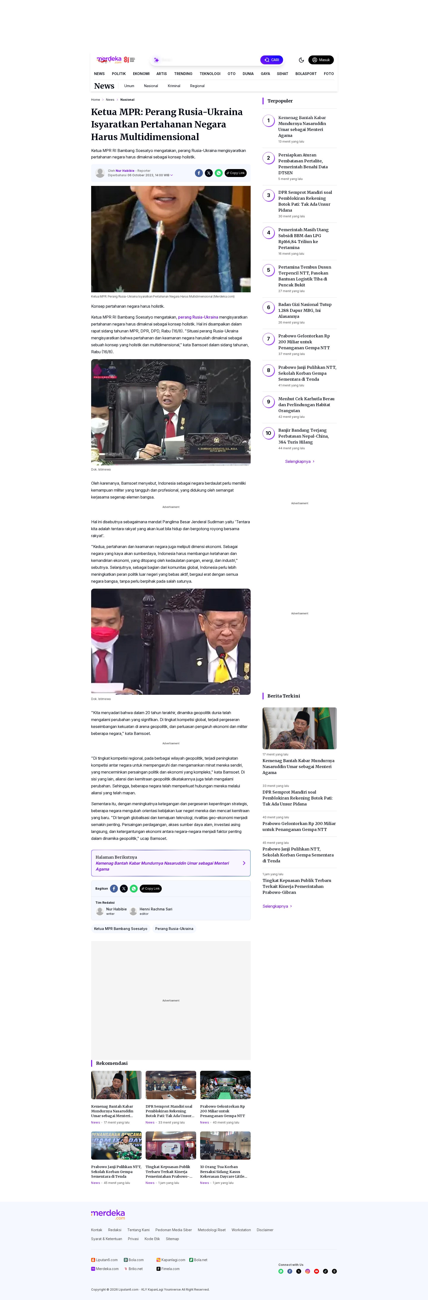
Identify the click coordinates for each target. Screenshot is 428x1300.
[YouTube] (316, 1271)
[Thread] (334, 1271)
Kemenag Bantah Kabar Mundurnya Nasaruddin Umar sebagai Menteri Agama (112, 1111)
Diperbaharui (138, 175)
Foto (329, 74)
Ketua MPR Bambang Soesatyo (120, 928)
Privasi (133, 1239)
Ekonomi (141, 74)
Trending (183, 74)
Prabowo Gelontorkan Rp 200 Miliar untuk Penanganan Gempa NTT (222, 1111)
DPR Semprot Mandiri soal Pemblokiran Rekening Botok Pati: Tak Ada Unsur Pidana (169, 1111)
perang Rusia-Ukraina (198, 317)
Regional (197, 86)
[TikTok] (325, 1271)
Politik (119, 74)
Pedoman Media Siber (174, 1230)
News (99, 74)
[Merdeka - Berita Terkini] (116, 60)
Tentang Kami (138, 1230)
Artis (162, 74)
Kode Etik (152, 1239)
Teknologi (210, 74)
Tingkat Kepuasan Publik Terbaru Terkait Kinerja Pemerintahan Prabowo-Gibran (168, 1172)
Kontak (96, 1230)
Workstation (241, 1230)
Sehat (282, 74)
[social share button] (199, 173)
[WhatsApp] (280, 1271)
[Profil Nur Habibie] (100, 173)
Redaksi (114, 1230)
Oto (232, 74)
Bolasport (306, 74)
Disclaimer (265, 1230)
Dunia (248, 74)
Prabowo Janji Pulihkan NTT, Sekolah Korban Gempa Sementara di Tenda (116, 1172)
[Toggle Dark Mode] (301, 59)
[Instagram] (307, 1271)
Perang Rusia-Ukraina (174, 928)
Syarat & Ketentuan (106, 1239)
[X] (298, 1271)
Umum (129, 86)
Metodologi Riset (212, 1230)
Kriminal (174, 86)
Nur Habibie (125, 171)
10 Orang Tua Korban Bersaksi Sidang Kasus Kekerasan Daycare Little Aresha (222, 1172)
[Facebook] (289, 1271)
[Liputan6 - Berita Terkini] (108, 1215)
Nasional (151, 86)
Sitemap (172, 1239)
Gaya (265, 74)
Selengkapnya (298, 461)
